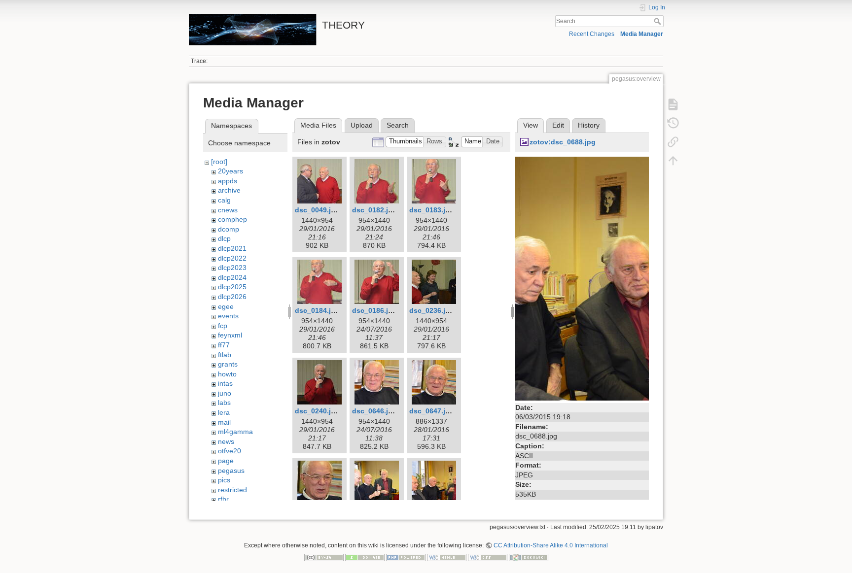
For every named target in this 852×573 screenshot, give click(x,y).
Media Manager (641, 34)
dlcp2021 (232, 248)
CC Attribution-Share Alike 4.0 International (551, 545)
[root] (219, 162)
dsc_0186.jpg (374, 310)
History (589, 125)
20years (230, 171)
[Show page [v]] (673, 104)
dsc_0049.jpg (317, 210)
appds (227, 181)
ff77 (224, 345)
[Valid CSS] (487, 556)
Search (658, 21)
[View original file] (582, 278)
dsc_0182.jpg (374, 210)
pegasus (231, 470)
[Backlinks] (673, 142)
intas (225, 383)
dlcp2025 (232, 287)
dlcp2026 (232, 297)
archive (229, 190)
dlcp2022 (232, 258)
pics (224, 480)
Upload (362, 125)
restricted (232, 490)
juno (224, 393)
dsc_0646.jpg (374, 411)
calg (224, 200)
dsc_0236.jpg (431, 310)
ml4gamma (235, 432)
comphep (232, 219)
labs (224, 402)
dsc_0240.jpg (317, 411)
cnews (228, 210)
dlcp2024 (232, 277)
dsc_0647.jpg (431, 411)
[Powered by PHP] (406, 556)
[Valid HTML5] (446, 556)
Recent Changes (591, 34)
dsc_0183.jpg (431, 210)
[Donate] (365, 556)
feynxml (230, 335)
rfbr (223, 499)
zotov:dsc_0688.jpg (563, 142)
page (226, 461)
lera (224, 412)
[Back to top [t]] (673, 160)
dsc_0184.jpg (317, 310)
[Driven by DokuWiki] (528, 556)
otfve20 (229, 451)
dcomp (228, 229)
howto (227, 374)
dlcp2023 (232, 267)
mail (224, 422)
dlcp (224, 238)
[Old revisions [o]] (673, 123)
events (228, 316)
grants (228, 364)
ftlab (224, 355)
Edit (558, 125)
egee (226, 306)
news (226, 441)
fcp (222, 326)
